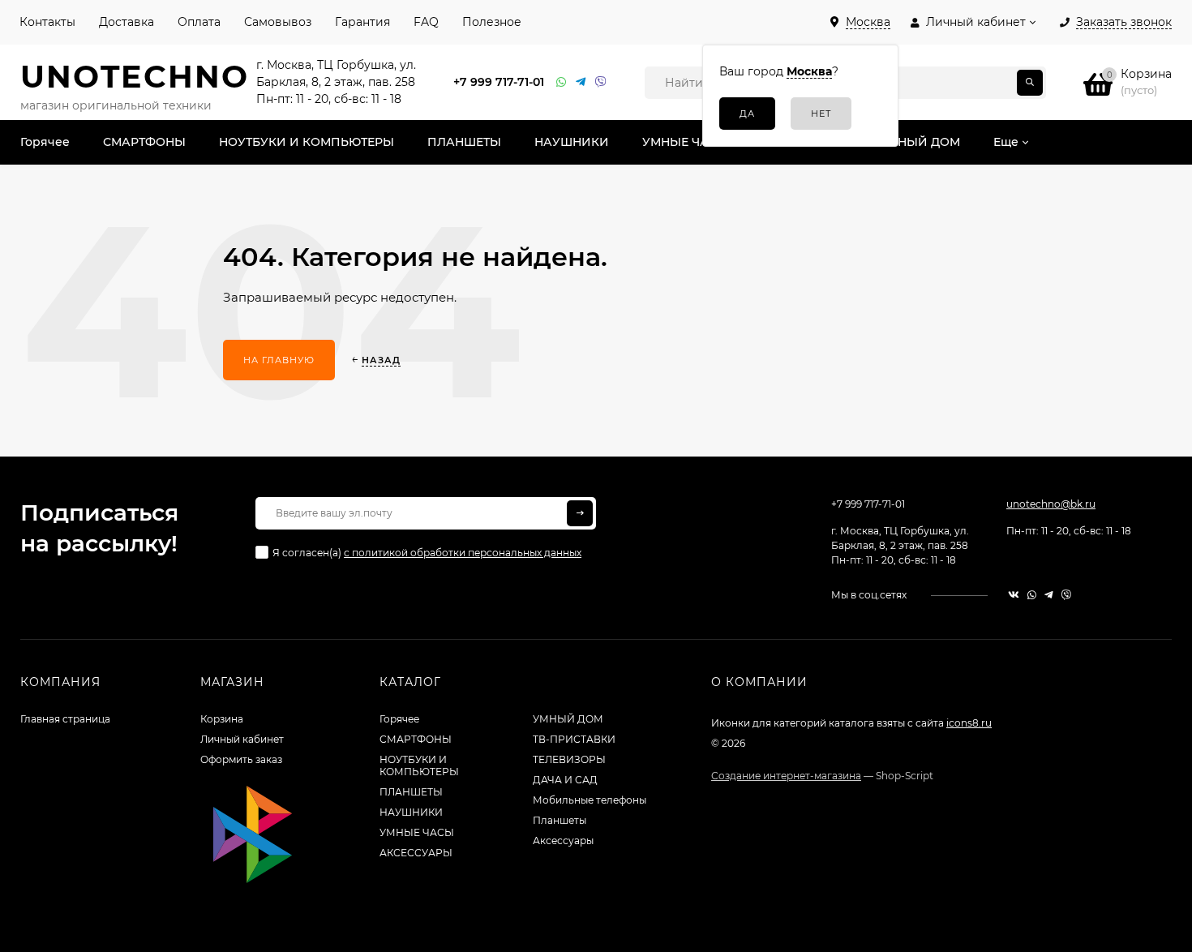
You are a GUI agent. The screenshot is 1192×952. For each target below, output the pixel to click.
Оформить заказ (241, 759)
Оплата (199, 22)
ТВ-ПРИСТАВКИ (574, 739)
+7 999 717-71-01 (498, 82)
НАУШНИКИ (411, 812)
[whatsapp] (1031, 595)
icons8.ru (969, 723)
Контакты (47, 22)
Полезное (491, 22)
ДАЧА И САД (565, 780)
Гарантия (362, 22)
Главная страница (65, 719)
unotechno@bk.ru (1051, 504)
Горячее (399, 719)
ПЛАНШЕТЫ (411, 792)
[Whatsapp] (562, 82)
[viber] (1066, 595)
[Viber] (601, 82)
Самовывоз (277, 22)
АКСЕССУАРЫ (415, 853)
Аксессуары (563, 840)
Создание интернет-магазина (786, 776)
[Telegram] (581, 82)
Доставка (126, 22)
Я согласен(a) (426, 553)
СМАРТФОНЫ (415, 739)
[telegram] (1048, 595)
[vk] (1013, 595)
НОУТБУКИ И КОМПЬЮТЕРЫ (419, 765)
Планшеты (559, 820)
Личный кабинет (242, 739)
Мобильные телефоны (589, 800)
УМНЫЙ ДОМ (568, 719)
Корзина (221, 719)
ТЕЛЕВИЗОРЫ (569, 759)
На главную (279, 360)
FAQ (426, 22)
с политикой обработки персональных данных (462, 553)
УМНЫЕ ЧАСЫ (416, 832)
